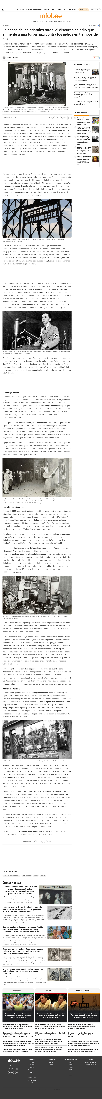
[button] (3, 9)
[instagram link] (16, 1069)
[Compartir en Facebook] (53, 117)
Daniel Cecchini (13, 58)
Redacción (51, 1062)
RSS (32, 1082)
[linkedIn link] (16, 1072)
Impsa (69, 21)
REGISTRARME (83, 9)
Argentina (29, 9)
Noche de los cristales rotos (11, 875)
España (53, 9)
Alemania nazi (27, 875)
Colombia (46, 9)
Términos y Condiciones (90, 1062)
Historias (5, 25)
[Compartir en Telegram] (64, 117)
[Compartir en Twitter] (57, 117)
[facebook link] (9, 1069)
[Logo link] (51, 16)
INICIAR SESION (95, 9)
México (59, 9)
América (32, 1062)
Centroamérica (71, 9)
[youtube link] (9, 1072)
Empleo (51, 1064)
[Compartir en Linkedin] (61, 117)
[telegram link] (12, 1072)
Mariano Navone (62, 21)
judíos (36, 875)
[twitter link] (12, 1069)
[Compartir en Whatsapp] (50, 117)
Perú (64, 9)
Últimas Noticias (32, 1080)
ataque (43, 875)
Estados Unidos (37, 9)
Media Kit (71, 1075)
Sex (38, 21)
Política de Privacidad (90, 1064)
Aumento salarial (53, 21)
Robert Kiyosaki (44, 21)
